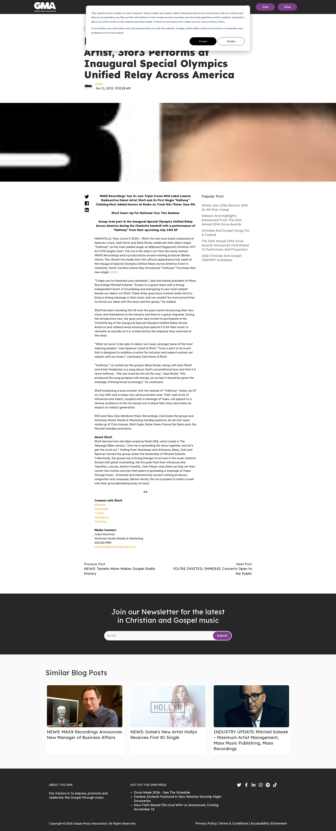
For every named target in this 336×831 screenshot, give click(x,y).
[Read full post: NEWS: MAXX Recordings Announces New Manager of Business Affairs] (84, 706)
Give (287, 7)
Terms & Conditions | (235, 823)
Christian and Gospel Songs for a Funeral (226, 233)
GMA (99, 84)
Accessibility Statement (269, 823)
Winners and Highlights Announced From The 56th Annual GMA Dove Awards (222, 220)
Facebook (101, 509)
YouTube (100, 521)
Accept (203, 41)
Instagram (101, 517)
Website (100, 504)
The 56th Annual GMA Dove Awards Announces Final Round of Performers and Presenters (225, 245)
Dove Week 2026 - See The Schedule (162, 792)
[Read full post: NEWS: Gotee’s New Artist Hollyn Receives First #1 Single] (168, 706)
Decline (231, 41)
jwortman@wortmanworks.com (115, 547)
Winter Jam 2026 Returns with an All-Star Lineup (225, 207)
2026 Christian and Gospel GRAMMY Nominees (221, 258)
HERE (114, 272)
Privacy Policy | (207, 823)
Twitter (99, 513)
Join (265, 7)
